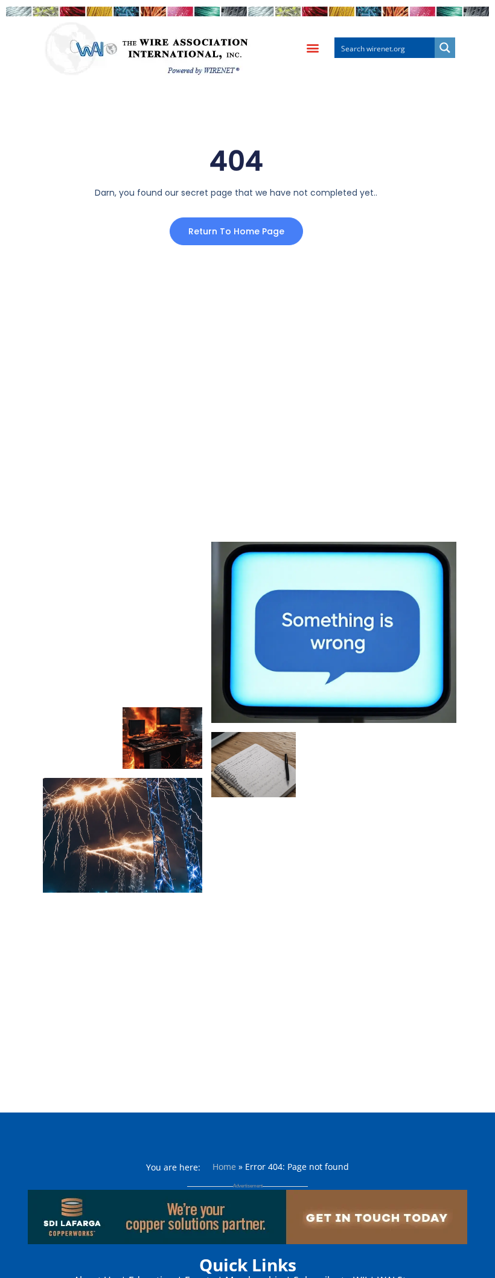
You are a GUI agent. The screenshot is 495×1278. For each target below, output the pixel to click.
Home (224, 1166)
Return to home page (236, 231)
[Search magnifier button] (445, 47)
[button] (312, 48)
